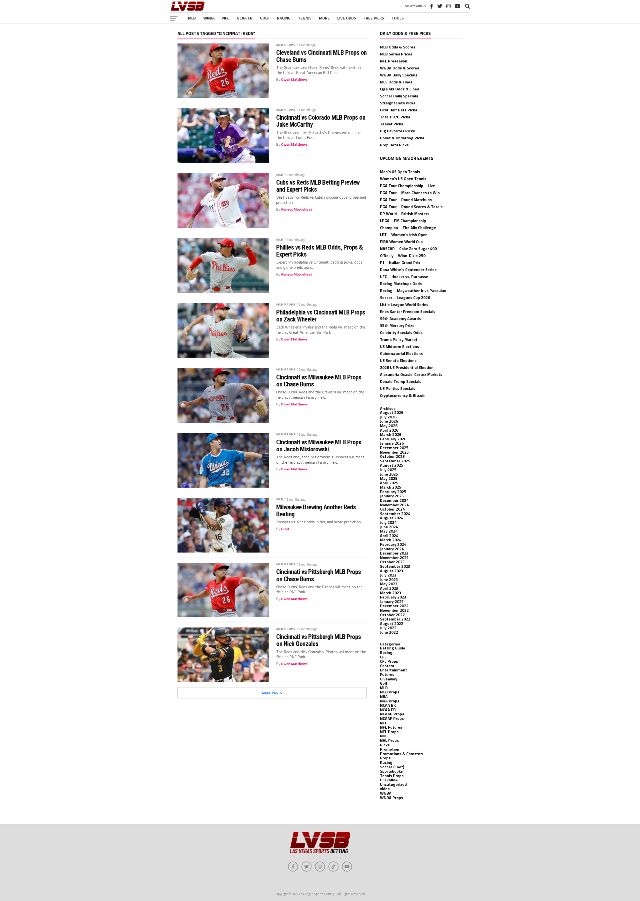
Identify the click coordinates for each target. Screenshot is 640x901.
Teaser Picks (391, 124)
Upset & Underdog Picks (402, 138)
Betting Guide (392, 648)
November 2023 (394, 558)
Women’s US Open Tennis (403, 179)
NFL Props (389, 732)
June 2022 (389, 632)
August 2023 (391, 571)
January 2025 (392, 496)
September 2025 (395, 461)
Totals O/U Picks (395, 117)
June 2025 (389, 474)
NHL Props (389, 740)
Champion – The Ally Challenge (408, 228)
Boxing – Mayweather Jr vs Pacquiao (413, 291)
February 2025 (393, 492)
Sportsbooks (391, 771)
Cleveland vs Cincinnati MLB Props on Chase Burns (321, 56)
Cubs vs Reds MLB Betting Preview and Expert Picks (318, 186)
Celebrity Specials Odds (401, 332)
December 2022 (394, 606)
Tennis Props (392, 776)
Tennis (305, 18)
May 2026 (389, 426)
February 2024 (393, 544)
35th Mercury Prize (397, 325)
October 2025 (392, 456)
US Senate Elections (398, 360)
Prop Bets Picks (394, 145)
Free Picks (374, 18)
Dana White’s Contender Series (408, 270)
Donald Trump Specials (400, 381)
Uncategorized (393, 784)
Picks (385, 745)
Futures (387, 674)
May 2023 (389, 584)
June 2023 (389, 580)
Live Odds (346, 18)
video (385, 789)
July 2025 (388, 470)
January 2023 (392, 601)
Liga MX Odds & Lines (399, 89)
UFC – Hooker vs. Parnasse (404, 277)
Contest (387, 666)
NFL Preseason (393, 61)
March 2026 (390, 434)
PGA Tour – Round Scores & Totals (411, 207)
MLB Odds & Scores (397, 47)
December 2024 (394, 500)
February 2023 (393, 597)
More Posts (272, 692)
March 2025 (390, 487)
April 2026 (389, 430)
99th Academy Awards (400, 318)
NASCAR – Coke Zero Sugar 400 (408, 249)
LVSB (285, 529)
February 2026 (393, 439)
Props (385, 758)
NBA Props (389, 701)
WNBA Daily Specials (398, 75)
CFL (383, 657)
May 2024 (389, 531)
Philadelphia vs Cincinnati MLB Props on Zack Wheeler (320, 316)
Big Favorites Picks (397, 131)
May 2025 (389, 478)
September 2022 (395, 619)
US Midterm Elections (399, 346)
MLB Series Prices (396, 54)
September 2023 (395, 566)
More (324, 18)
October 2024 (392, 509)
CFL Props (389, 661)
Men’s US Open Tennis (400, 172)
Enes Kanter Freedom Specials (407, 311)
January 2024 (392, 549)
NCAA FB (244, 18)
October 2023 (392, 562)
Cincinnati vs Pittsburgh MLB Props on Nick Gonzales (318, 640)
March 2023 (390, 593)
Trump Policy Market (399, 339)
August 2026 (391, 412)
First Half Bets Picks (398, 110)
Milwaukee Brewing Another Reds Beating (316, 511)
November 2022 (394, 610)
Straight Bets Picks (397, 103)
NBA (384, 696)
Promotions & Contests (401, 754)
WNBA (209, 18)
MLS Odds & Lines (396, 82)
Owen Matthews (294, 79)
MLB (192, 18)
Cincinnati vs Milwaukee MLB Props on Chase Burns (318, 381)
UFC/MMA (389, 780)
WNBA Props (391, 798)
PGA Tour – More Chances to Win (410, 193)
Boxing (386, 652)
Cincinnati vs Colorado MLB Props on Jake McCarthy (320, 121)
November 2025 (394, 452)
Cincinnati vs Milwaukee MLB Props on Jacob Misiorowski (318, 446)
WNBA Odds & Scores (399, 68)
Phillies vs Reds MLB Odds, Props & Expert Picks (319, 251)
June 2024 (389, 527)
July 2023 (388, 575)
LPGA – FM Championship (403, 221)
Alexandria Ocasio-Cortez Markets (411, 374)
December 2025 (394, 448)
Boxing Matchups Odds (401, 284)
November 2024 (394, 505)
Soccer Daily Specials (399, 96)
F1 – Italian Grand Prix (400, 263)
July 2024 (388, 522)
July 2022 (388, 628)
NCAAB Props (392, 714)
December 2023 (394, 553)
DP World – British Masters (404, 214)
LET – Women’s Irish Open (404, 235)
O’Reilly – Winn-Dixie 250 (403, 256)
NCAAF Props (392, 718)
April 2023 (389, 588)
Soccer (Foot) (392, 767)
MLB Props (285, 44)
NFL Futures (391, 727)
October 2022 (392, 615)
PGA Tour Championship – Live (407, 186)
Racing (283, 18)
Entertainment (393, 670)
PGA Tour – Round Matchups (406, 200)
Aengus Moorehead (296, 209)
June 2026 (389, 421)
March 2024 (390, 540)
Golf (265, 18)
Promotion (389, 749)
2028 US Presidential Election (407, 367)
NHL (383, 736)
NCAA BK (388, 705)
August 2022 (391, 623)
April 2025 (389, 483)
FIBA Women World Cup (401, 242)
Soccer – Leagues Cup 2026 (405, 297)
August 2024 (391, 518)
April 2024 (389, 536)
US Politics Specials (397, 388)
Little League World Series (404, 304)
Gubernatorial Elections (401, 353)
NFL (225, 18)
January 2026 (392, 443)
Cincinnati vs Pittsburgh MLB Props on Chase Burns (318, 575)
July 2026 (388, 417)
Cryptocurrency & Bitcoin (403, 395)
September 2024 (395, 514)
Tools (398, 18)
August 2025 (391, 465)
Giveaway (388, 679)
